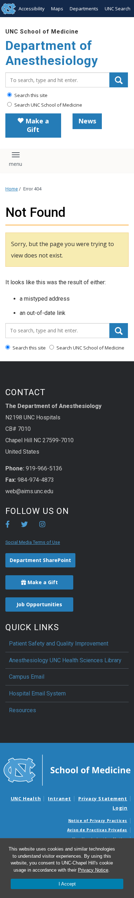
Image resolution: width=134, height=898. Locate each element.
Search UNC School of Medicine (47, 105)
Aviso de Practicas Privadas (97, 829)
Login (120, 808)
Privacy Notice (93, 870)
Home (11, 189)
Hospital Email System (37, 693)
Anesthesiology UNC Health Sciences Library (65, 660)
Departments (84, 8)
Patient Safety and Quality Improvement (58, 643)
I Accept (67, 884)
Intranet (59, 798)
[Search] (118, 79)
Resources (22, 710)
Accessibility (32, 8)
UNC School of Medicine (42, 31)
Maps (57, 8)
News (87, 121)
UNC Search (117, 8)
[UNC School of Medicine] (67, 769)
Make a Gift (36, 125)
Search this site (30, 95)
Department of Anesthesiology (51, 53)
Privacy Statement (102, 798)
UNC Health (26, 798)
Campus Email (26, 676)
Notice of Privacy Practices (97, 820)
